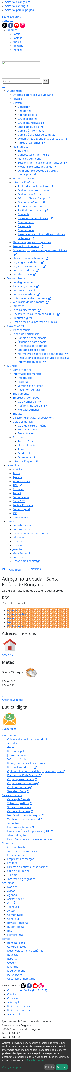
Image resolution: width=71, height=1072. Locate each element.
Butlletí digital (15, 927)
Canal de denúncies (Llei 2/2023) (27, 990)
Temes (6, 939)
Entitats (12, 863)
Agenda (12, 610)
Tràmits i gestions (18, 803)
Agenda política (17, 614)
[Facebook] (11, 25)
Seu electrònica (11, 16)
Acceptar (62, 1067)
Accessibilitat (15, 1014)
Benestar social (16, 942)
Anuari (11, 911)
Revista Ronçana (17, 923)
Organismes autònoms (21, 783)
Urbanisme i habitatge (21, 978)
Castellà (17, 38)
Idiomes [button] (12, 30)
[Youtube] (17, 25)
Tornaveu (13, 907)
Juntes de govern (17, 755)
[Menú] (3, 87)
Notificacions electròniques (24, 815)
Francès (17, 50)
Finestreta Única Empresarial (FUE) (28, 831)
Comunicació (15, 915)
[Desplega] (24, 570)
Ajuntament (9, 735)
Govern (12, 747)
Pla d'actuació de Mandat (23, 775)
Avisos (11, 618)
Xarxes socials (16, 899)
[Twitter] (5, 25)
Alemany (18, 46)
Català (16, 34)
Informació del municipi (22, 851)
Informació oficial (18, 759)
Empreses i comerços (20, 859)
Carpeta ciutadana (18, 811)
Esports (12, 958)
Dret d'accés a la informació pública (29, 839)
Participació (14, 974)
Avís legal (13, 1002)
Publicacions (15, 626)
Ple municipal (15, 751)
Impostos (13, 823)
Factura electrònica (19, 827)
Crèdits (11, 994)
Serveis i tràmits (12, 795)
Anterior (7, 700)
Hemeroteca (15, 935)
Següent (17, 700)
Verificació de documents (23, 819)
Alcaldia (12, 743)
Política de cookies (18, 1010)
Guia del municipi (18, 871)
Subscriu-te (9, 729)
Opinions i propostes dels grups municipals (34, 771)
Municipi (7, 843)
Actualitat (15, 570)
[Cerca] (46, 81)
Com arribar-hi (16, 847)
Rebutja (49, 1067)
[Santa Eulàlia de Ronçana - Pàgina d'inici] (21, 70)
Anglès (17, 42)
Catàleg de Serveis (18, 799)
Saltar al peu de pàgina (19, 10)
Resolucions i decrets (20, 767)
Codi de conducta (18, 787)
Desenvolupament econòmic (25, 950)
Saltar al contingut (16, 6)
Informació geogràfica (21, 879)
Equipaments (15, 855)
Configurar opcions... (13, 1067)
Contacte (7, 20)
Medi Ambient (16, 970)
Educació (12, 954)
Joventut (12, 966)
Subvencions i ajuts (19, 807)
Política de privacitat (20, 1006)
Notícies (36, 569)
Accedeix (7, 655)
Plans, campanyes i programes (26, 763)
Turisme (12, 875)
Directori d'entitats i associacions (28, 867)
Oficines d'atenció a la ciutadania (27, 739)
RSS (9, 931)
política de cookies (34, 1060)
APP (9, 903)
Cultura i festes (16, 946)
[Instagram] (22, 25)
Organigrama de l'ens (20, 779)
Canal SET (13, 919)
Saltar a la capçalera (17, 2)
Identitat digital (16, 835)
